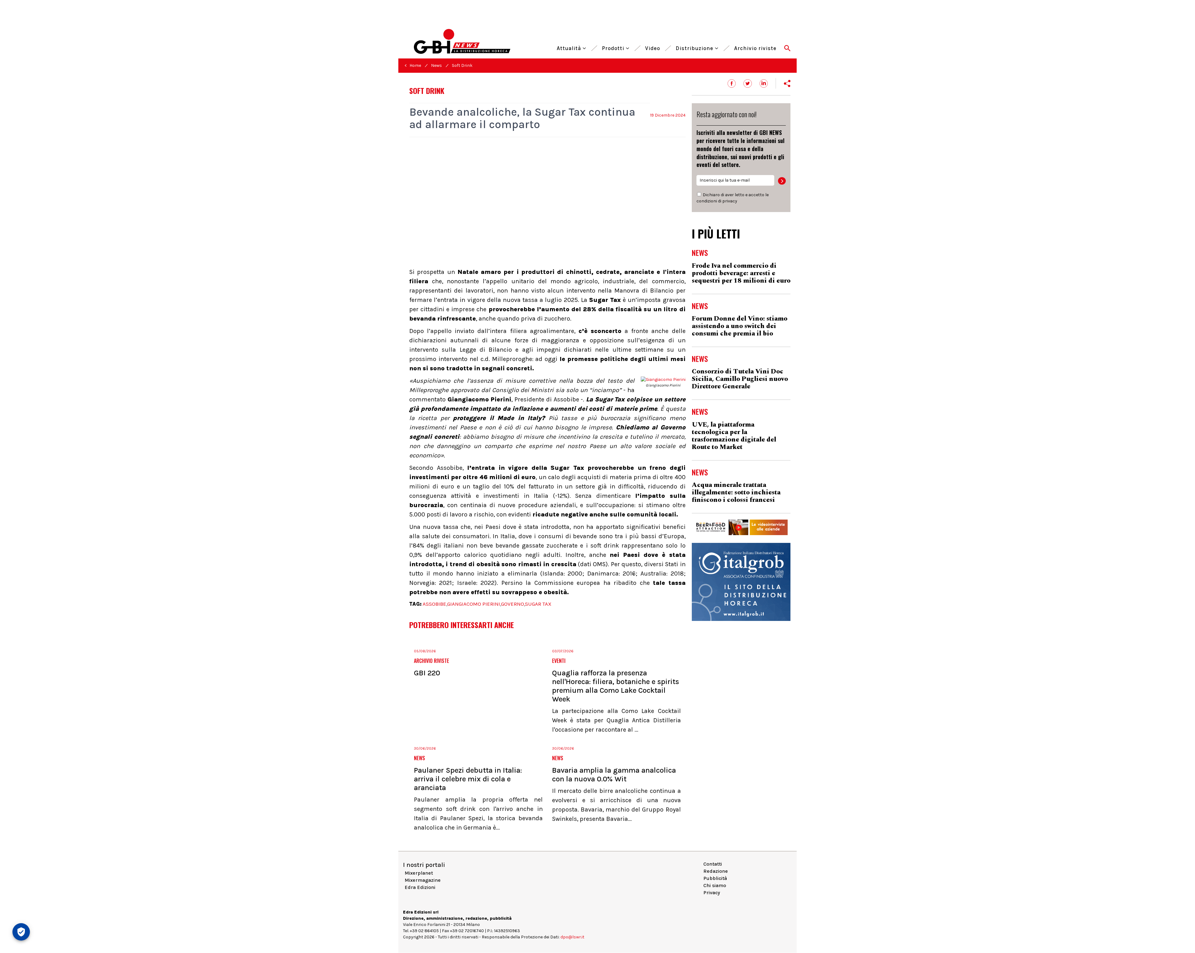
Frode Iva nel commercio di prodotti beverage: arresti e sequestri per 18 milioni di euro (741, 273)
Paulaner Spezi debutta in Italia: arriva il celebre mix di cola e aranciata (468, 779)
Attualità (570, 47)
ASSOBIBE (434, 604)
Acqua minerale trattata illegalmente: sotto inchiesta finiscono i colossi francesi (736, 492)
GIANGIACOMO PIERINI (473, 604)
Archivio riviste (755, 47)
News (436, 65)
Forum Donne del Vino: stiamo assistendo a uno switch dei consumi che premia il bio (739, 326)
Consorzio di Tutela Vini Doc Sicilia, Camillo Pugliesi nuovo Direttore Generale (740, 379)
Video (652, 47)
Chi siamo (714, 885)
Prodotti (614, 47)
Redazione (715, 871)
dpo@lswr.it (572, 937)
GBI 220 (427, 672)
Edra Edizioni (420, 887)
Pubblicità (715, 878)
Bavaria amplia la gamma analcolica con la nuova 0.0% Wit (614, 774)
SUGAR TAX (538, 604)
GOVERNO (512, 604)
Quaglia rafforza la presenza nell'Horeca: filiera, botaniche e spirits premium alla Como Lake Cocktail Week (615, 685)
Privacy (711, 892)
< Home (413, 65)
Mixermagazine (423, 880)
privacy (729, 201)
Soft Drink (462, 65)
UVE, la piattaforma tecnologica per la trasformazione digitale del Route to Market (734, 436)
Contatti (712, 864)
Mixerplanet (419, 873)
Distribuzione (695, 47)
